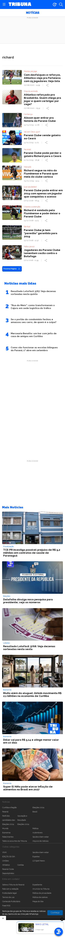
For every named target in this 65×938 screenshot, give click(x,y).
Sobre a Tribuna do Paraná (13, 885)
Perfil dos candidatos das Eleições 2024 (8, 820)
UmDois (5, 861)
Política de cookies (40, 897)
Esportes (36, 856)
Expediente (37, 885)
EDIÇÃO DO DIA (8, 856)
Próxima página (9, 269)
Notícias (32, 13)
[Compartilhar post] (47, 85)
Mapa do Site (37, 901)
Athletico (6, 865)
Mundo (5, 828)
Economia (6, 832)
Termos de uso (8, 897)
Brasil (34, 812)
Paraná (5, 812)
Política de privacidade (41, 893)
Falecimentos (7, 837)
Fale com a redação (10, 889)
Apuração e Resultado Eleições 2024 (23, 820)
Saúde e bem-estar (40, 837)
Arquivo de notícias (40, 841)
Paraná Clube (8, 869)
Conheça (55, 912)
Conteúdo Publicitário (11, 901)
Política (35, 828)
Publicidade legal (9, 893)
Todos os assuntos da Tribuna (14, 841)
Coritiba (20, 865)
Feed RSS (6, 905)
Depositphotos (8, 873)
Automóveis (37, 832)
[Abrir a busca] (61, 4)
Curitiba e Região (9, 807)
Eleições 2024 (38, 807)
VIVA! (4, 852)
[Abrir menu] (4, 4)
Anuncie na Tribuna (40, 889)
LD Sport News (38, 861)
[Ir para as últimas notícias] (54, 4)
